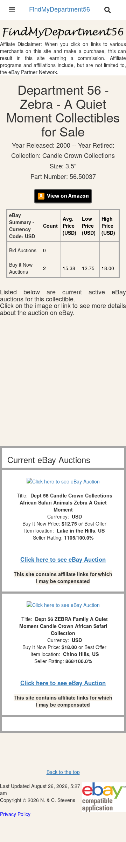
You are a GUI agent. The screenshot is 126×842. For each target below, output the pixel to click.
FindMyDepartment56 (59, 8)
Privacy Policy (15, 813)
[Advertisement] (63, 383)
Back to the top (63, 771)
